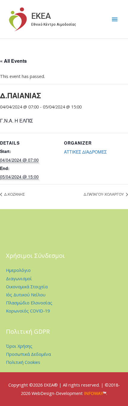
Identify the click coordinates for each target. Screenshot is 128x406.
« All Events (13, 60)
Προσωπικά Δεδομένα (28, 354)
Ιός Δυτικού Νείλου (26, 295)
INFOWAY (93, 393)
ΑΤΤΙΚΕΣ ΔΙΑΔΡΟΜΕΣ (85, 152)
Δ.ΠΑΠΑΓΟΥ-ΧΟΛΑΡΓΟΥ (104, 194)
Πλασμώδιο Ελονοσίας (29, 303)
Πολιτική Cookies (23, 362)
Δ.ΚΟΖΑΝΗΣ (14, 194)
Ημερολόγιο (18, 270)
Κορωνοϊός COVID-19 (28, 311)
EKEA (41, 16)
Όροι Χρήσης (19, 346)
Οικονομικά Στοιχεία (27, 286)
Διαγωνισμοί (19, 278)
